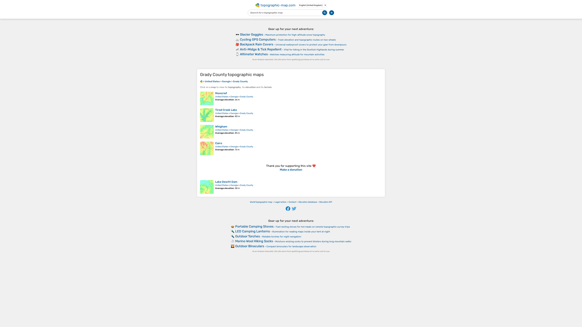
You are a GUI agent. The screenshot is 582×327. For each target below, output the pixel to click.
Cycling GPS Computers (258, 39)
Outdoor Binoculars (249, 246)
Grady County (246, 96)
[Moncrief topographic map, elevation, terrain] (207, 98)
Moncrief (221, 93)
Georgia (234, 96)
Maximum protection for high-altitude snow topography (295, 34)
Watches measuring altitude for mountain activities (297, 54)
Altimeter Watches (254, 54)
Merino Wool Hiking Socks (254, 241)
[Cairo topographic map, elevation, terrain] (207, 148)
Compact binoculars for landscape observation (291, 246)
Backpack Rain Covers (256, 44)
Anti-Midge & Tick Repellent (261, 49)
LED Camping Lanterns (252, 231)
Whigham (221, 126)
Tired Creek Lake (226, 110)
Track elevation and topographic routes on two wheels (307, 39)
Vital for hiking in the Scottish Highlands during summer (314, 49)
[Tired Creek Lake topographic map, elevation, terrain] (207, 115)
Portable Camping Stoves (254, 226)
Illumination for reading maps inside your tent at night (301, 231)
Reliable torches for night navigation (281, 236)
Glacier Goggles (251, 34)
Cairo (218, 143)
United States (221, 96)
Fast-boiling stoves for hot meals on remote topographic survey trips (313, 226)
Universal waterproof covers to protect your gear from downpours (311, 44)
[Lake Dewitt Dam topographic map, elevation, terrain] (207, 187)
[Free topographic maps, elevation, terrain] (201, 81)
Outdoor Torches (247, 236)
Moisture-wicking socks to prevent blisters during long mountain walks (313, 241)
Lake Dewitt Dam (226, 181)
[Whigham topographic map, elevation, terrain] (207, 132)
